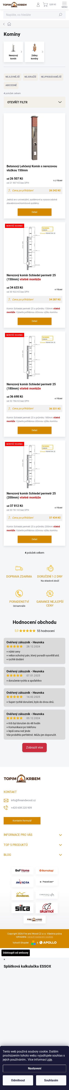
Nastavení (34, 1068)
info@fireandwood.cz (23, 800)
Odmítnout (18, 1080)
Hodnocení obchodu (34, 622)
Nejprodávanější (51, 77)
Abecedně (11, 85)
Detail (34, 212)
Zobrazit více (34, 747)
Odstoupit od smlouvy (15, 952)
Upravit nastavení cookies (40, 937)
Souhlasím (51, 1080)
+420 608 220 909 (21, 807)
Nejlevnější (13, 77)
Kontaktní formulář (22, 820)
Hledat (60, 14)
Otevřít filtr (17, 102)
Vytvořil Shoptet (21, 942)
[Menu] (64, 4)
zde (49, 1059)
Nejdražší (30, 77)
